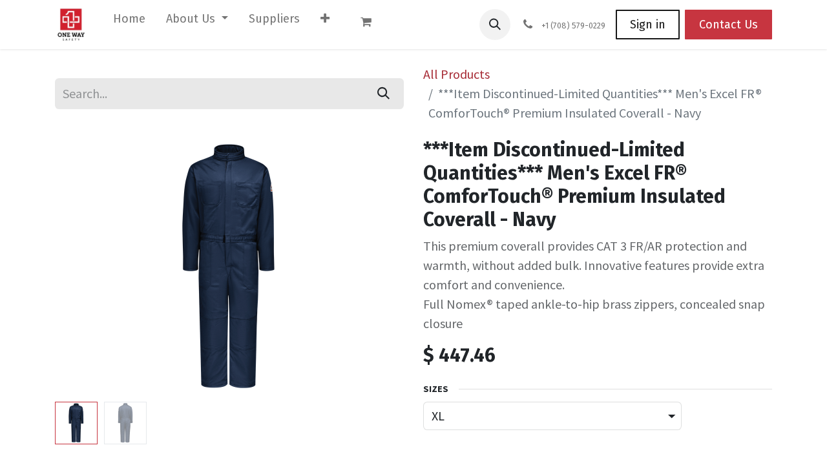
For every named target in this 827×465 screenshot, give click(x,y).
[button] (494, 24)
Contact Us (728, 24)
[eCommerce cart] (372, 24)
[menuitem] (129, 21)
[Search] (383, 93)
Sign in (647, 24)
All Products (456, 74)
